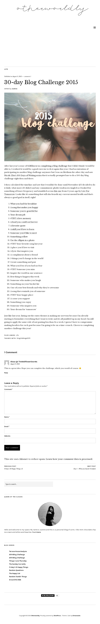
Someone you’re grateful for (24, 211)
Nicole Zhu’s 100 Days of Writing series (23, 175)
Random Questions (16, 570)
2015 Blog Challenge (17, 558)
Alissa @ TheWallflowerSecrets (23, 362)
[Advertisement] (50, 48)
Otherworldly (35, 615)
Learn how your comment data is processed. (69, 459)
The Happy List (14, 573)
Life (6, 69)
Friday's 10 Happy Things (18, 567)
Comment (8, 389)
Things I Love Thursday (18, 561)
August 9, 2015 (17, 76)
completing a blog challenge (53, 166)
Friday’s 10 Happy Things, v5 (13, 468)
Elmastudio (76, 615)
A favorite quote (17, 225)
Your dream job (17, 215)
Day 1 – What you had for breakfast (85, 468)
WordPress (57, 615)
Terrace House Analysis (18, 551)
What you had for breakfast (23, 204)
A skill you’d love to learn (22, 229)
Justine (14, 89)
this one (57, 191)
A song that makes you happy (24, 207)
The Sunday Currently (17, 564)
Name (7, 417)
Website (7, 436)
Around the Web (15, 580)
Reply (6, 373)
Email (7, 426)
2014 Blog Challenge (17, 554)
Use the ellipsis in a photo (22, 240)
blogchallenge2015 (23, 338)
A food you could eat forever (24, 222)
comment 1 (27, 76)
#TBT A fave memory (20, 218)
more (38, 532)
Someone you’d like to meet (23, 233)
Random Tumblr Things (18, 576)
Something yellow (19, 236)
